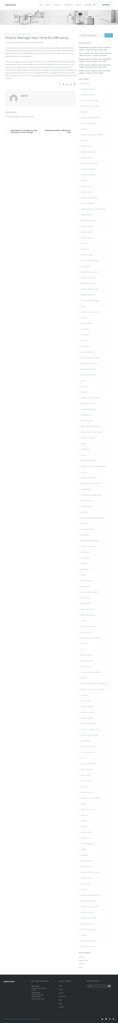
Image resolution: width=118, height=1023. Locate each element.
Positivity (84, 644)
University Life (86, 878)
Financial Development (90, 398)
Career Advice (86, 186)
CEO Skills (85, 249)
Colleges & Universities (90, 261)
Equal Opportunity (88, 375)
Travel (83, 849)
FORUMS (81, 957)
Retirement (85, 741)
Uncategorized (19, 34)
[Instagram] (113, 1019)
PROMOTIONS (83, 960)
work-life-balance (88, 929)
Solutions (85, 786)
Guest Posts (85, 449)
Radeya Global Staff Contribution (94, 684)
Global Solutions (88, 438)
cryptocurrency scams (90, 289)
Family (83, 381)
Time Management (88, 844)
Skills (83, 758)
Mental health (86, 581)
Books (83, 129)
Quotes (83, 678)
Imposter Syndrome (89, 478)
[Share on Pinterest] (74, 84)
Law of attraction (88, 546)
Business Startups (88, 169)
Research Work (87, 718)
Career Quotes (86, 215)
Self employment (87, 752)
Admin (30, 34)
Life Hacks (85, 558)
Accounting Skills (88, 89)
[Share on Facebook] (59, 84)
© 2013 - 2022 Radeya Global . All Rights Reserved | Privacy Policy (22, 1019)
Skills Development (89, 764)
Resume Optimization (89, 735)
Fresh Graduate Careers (90, 426)
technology (85, 838)
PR (82, 649)
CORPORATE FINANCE (88, 283)
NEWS (81, 967)
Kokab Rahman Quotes (89, 541)
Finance (84, 392)
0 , (25, 34)
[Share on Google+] (67, 84)
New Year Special (87, 609)
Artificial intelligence (90, 106)
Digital (83, 306)
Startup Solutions (88, 809)
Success (84, 827)
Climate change (87, 255)
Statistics (84, 815)
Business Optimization (89, 163)
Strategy (84, 821)
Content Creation (88, 278)
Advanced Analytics (88, 95)
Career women (87, 238)
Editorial (84, 335)
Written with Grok (88, 947)
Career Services (87, 226)
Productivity (86, 666)
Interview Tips (86, 506)
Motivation (85, 598)
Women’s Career (87, 912)
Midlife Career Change (90, 592)
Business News (86, 158)
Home (86, 17)
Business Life (86, 146)
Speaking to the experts (90, 798)
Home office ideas (88, 461)
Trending (84, 855)
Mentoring (85, 586)
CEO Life (84, 243)
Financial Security (88, 403)
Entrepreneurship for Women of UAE (58, 131)
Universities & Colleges (90, 872)
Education (85, 341)
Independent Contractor (91, 483)
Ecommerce (85, 329)
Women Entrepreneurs (90, 895)
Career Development (89, 198)
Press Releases (87, 661)
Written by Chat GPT (88, 941)
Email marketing (87, 352)
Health (83, 455)
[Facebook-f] (109, 1019)
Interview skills (87, 501)
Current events (87, 295)
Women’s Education (88, 918)
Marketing (85, 569)
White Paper (86, 884)
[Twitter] (106, 1019)
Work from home (88, 924)
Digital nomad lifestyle (90, 312)
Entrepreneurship (88, 369)
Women (84, 889)
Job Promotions (87, 529)
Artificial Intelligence (90, 100)
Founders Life (86, 415)
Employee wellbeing (89, 363)
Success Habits (86, 832)
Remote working (87, 706)
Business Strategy (88, 175)
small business (87, 769)
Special (84, 804)
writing (84, 935)
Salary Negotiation (88, 746)
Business (84, 140)
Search (108, 35)
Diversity (84, 318)
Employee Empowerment (91, 358)
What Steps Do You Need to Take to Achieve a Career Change (24, 131)
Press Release (86, 655)
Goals (83, 443)
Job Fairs (84, 524)
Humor (83, 472)
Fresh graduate (87, 421)
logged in (17, 116)
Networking (86, 604)
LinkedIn (84, 564)
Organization (86, 632)
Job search (85, 535)
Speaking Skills (87, 792)
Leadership (85, 552)
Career (83, 180)
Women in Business (88, 901)
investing (84, 512)
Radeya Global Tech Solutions (93, 689)
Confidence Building (89, 272)
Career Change (87, 192)
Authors (84, 112)
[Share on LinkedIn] (70, 84)
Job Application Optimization (92, 518)
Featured (84, 386)
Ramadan (84, 695)
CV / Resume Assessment (90, 301)
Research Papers (87, 712)
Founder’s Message (88, 409)
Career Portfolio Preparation (93, 209)
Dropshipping (86, 323)
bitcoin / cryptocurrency (91, 118)
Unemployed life (87, 867)
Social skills (86, 781)
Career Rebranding (88, 220)
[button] (106, 4)
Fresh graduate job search (92, 432)
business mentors (88, 152)
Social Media (86, 775)
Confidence (85, 266)
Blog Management (88, 123)
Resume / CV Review (88, 724)
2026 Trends (85, 83)
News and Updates (88, 615)
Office (83, 621)
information (86, 489)
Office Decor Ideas (88, 626)
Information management (91, 495)
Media (83, 575)
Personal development (90, 638)
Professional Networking (91, 672)
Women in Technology (90, 907)
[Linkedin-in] (102, 1019)
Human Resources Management (93, 466)
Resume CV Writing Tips (90, 729)
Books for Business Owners (92, 135)
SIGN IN (81, 964)
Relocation (85, 701)
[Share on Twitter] (63, 84)
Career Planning (87, 203)
